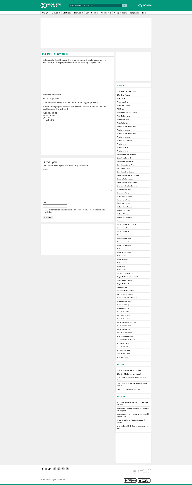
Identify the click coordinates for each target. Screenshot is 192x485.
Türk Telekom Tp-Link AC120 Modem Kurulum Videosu (132, 414)
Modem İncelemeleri (123, 249)
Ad (44, 194)
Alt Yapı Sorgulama (120, 12)
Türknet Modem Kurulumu (124, 333)
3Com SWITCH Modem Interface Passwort (129, 389)
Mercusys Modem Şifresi (124, 238)
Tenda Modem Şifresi (123, 308)
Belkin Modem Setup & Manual (125, 161)
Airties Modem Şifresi (123, 123)
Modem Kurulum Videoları (124, 252)
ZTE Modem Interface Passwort (126, 340)
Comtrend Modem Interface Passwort (128, 175)
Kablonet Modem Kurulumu (124, 207)
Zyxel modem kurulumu (123, 350)
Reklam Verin (61, 480)
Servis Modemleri (92, 12)
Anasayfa (45, 12)
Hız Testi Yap (147, 5)
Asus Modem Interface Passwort (126, 133)
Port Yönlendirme (122, 287)
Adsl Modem (56, 12)
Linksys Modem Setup (123, 231)
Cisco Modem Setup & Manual (125, 172)
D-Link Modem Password (124, 189)
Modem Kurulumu (122, 256)
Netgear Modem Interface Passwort (127, 277)
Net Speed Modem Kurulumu (125, 273)
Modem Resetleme (122, 259)
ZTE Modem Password (123, 343)
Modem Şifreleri (121, 270)
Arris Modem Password (123, 130)
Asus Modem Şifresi (122, 151)
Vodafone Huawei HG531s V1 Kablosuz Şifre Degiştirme (132, 402)
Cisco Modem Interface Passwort (126, 165)
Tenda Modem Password (124, 301)
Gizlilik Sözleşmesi (51, 480)
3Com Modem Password (123, 95)
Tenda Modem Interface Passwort (127, 298)
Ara (124, 5)
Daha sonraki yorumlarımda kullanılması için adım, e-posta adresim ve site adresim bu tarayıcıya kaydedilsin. (75, 211)
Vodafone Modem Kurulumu (125, 336)
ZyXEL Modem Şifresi (123, 357)
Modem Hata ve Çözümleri (124, 245)
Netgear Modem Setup (123, 284)
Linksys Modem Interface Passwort (127, 224)
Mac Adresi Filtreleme (123, 235)
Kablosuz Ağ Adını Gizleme (124, 210)
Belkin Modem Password (124, 158)
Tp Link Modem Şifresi (123, 315)
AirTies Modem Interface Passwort (127, 112)
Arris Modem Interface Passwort (126, 126)
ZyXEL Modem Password (123, 354)
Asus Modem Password (123, 137)
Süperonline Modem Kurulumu (125, 291)
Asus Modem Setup (122, 147)
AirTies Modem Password (124, 116)
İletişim (42, 480)
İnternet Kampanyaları (123, 203)
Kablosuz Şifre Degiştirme (124, 217)
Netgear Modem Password (124, 280)
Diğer (144, 12)
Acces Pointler (106, 12)
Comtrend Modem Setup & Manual (127, 182)
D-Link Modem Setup (123, 193)
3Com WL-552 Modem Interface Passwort (129, 370)
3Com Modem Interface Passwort (126, 91)
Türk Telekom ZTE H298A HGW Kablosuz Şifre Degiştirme (133, 408)
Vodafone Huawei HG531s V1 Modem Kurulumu (130, 426)
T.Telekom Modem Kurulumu (125, 294)
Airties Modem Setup (123, 119)
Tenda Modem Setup (123, 305)
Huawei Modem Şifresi (123, 200)
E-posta (45, 202)
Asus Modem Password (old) (125, 140)
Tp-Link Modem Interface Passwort (127, 322)
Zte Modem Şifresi (122, 347)
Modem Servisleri (122, 263)
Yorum (45, 169)
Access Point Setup (122, 102)
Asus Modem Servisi (122, 144)
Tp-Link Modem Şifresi (123, 329)
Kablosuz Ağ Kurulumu (123, 214)
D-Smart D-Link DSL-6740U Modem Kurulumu (130, 420)
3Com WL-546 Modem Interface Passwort (129, 374)
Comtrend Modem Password (125, 179)
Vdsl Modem (67, 12)
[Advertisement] (96, 33)
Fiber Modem (78, 12)
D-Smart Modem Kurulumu (124, 196)
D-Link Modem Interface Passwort (127, 186)
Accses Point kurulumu (123, 105)
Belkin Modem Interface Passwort (126, 154)
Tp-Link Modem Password (124, 326)
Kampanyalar (134, 12)
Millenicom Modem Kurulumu (125, 242)
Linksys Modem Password (124, 228)
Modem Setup (121, 266)
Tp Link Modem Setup (123, 312)
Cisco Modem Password (123, 168)
